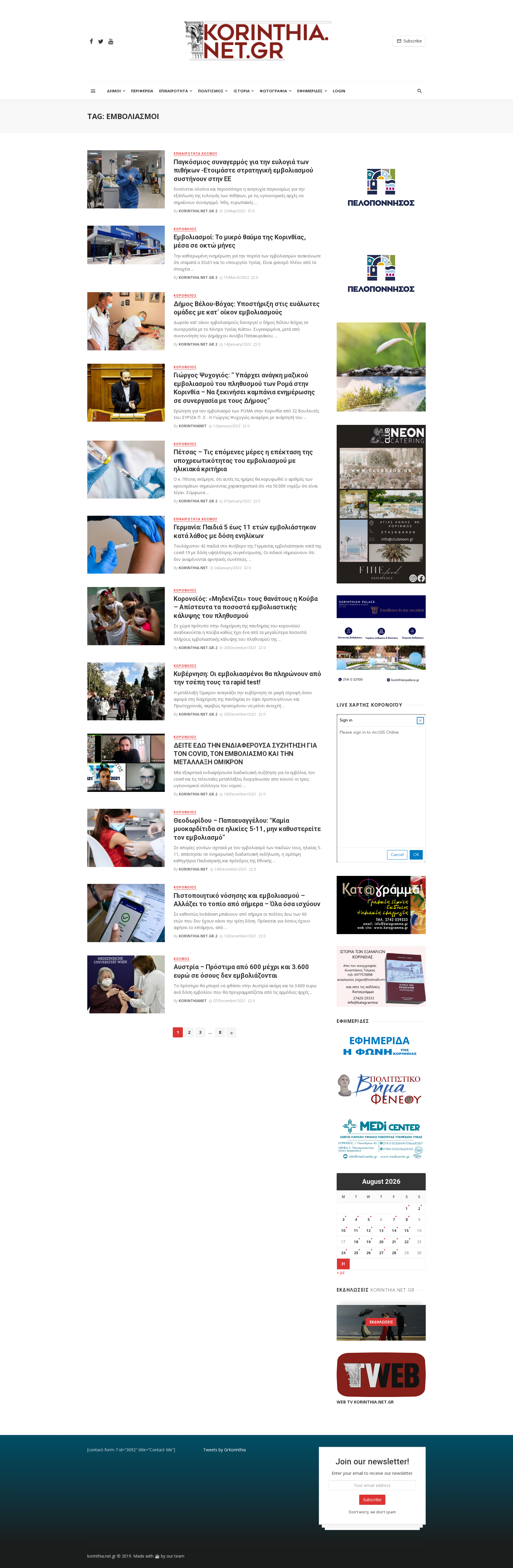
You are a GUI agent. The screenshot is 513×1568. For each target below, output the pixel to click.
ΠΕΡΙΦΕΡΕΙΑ (142, 91)
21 (394, 1241)
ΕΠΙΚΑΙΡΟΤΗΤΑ (173, 91)
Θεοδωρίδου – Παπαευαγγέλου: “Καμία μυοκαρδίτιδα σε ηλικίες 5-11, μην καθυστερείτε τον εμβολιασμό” (247, 829)
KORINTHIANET (193, 425)
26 (368, 1252)
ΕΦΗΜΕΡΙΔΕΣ (310, 91)
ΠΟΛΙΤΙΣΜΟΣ (211, 91)
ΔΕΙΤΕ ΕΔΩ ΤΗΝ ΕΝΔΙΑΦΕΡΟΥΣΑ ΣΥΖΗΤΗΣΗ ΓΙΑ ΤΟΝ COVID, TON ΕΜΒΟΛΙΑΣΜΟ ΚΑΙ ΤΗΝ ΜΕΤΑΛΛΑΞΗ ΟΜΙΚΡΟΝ (245, 754)
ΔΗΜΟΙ (114, 91)
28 (394, 1252)
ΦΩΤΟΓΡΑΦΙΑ (273, 91)
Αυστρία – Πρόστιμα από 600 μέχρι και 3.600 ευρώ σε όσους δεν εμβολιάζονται (241, 971)
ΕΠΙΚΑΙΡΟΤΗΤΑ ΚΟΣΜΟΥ (195, 153)
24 (343, 1252)
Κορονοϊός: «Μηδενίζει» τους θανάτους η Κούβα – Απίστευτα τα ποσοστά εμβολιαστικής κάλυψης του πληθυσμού (246, 607)
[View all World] (381, 1323)
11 (356, 1230)
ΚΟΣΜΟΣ (182, 959)
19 (368, 1241)
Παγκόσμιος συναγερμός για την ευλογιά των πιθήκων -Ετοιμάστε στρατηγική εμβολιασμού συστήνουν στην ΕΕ (243, 170)
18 (356, 1241)
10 (343, 1230)
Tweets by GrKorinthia (224, 1450)
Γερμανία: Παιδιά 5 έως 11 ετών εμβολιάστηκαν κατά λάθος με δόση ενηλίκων (245, 531)
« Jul (340, 1272)
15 (406, 1230)
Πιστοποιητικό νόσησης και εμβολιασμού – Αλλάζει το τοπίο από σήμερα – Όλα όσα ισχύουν (247, 900)
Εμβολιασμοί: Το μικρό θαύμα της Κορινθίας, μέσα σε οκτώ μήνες (240, 241)
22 (406, 1241)
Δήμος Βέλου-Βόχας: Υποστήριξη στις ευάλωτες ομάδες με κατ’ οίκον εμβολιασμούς (247, 308)
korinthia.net (193, 567)
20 (381, 1241)
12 (368, 1230)
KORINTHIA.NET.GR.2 (198, 210)
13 (381, 1230)
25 (356, 1252)
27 (381, 1252)
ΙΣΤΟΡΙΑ (242, 91)
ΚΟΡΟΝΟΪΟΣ (185, 229)
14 (394, 1230)
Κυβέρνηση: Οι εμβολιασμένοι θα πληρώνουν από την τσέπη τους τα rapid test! (247, 678)
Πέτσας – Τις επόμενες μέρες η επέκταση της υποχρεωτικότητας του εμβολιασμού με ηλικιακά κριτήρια (243, 460)
